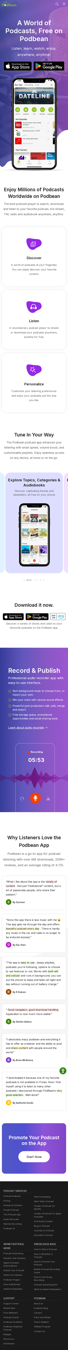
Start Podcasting (42, 1196)
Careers (38, 1312)
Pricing (6, 1200)
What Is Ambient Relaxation (47, 1289)
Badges (7, 1334)
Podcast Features (12, 1196)
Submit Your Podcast (13, 1270)
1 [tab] (24, 580)
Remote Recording (12, 1224)
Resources (8, 1339)
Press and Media (42, 1317)
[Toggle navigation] (64, 4)
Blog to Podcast (42, 1226)
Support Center (11, 1303)
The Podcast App (12, 1214)
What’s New (9, 1308)
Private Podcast (11, 1210)
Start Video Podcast (44, 1201)
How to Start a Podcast (45, 1249)
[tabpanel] (34, 522)
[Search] (57, 4)
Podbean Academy (12, 1322)
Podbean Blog (41, 1308)
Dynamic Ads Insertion (14, 1258)
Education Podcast (43, 1235)
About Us (38, 1303)
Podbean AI (9, 1228)
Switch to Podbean (12, 1275)
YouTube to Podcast (44, 1230)
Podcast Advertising (13, 1253)
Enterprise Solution (12, 1205)
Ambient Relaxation (12, 1289)
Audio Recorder (11, 1219)
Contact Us (39, 1331)
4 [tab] (37, 580)
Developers (9, 1343)
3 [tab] (34, 580)
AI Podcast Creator (43, 1221)
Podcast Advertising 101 (45, 1284)
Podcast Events (11, 1317)
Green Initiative (41, 1322)
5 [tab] (40, 580)
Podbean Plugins (11, 1279)
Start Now (34, 1157)
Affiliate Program (42, 1326)
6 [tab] (43, 580)
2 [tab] (29, 580)
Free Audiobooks (11, 1284)
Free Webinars (10, 1312)
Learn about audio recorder (26, 727)
